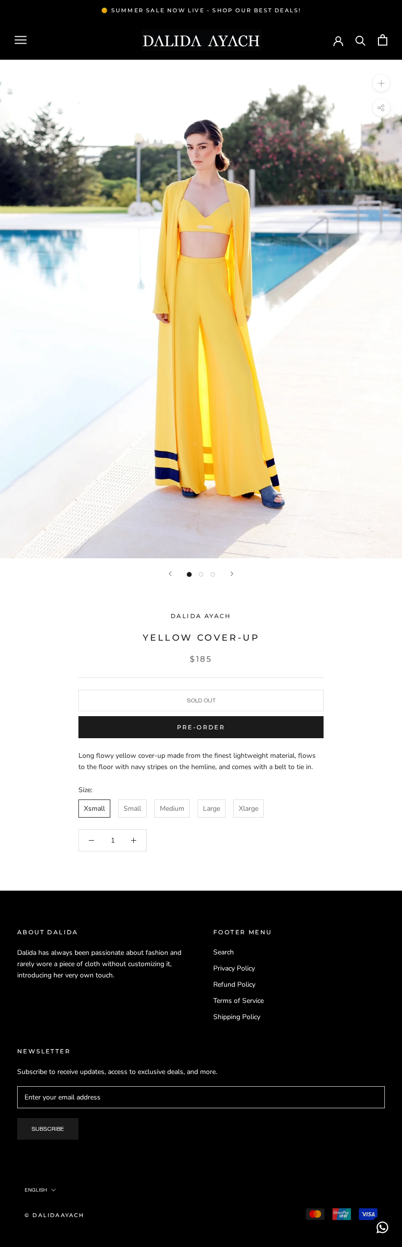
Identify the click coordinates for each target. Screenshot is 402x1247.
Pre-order (201, 727)
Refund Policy (234, 984)
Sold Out (201, 700)
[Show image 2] (201, 574)
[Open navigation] (20, 40)
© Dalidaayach (55, 1215)
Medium (172, 808)
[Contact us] (382, 1227)
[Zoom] (381, 83)
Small (132, 808)
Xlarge (248, 808)
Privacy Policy (234, 968)
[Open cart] (382, 40)
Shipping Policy (236, 1017)
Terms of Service (238, 1000)
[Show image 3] (212, 574)
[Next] (231, 574)
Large (211, 808)
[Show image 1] (189, 574)
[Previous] (170, 574)
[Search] (360, 40)
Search (223, 952)
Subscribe (47, 1128)
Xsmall (94, 808)
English (36, 1190)
